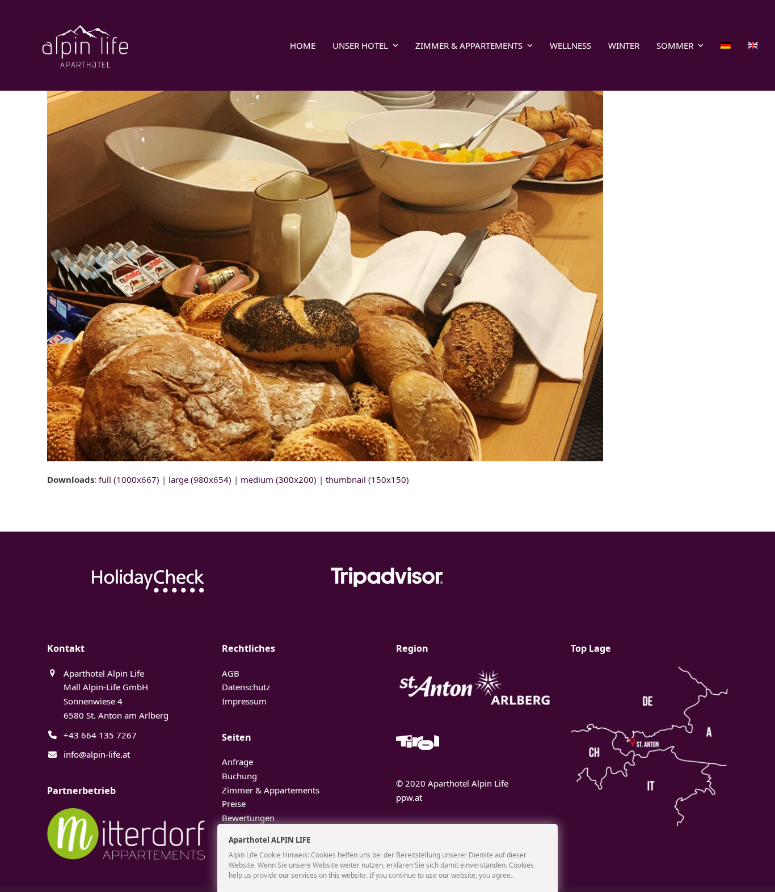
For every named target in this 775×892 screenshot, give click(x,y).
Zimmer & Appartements (270, 790)
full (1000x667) (129, 479)
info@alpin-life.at (97, 754)
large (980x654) (200, 479)
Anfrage (237, 761)
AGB (230, 673)
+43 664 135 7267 (100, 735)
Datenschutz (246, 687)
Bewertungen (248, 817)
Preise (234, 803)
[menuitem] (725, 45)
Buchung (239, 775)
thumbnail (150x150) (367, 479)
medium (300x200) (279, 479)
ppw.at (409, 797)
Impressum (244, 701)
